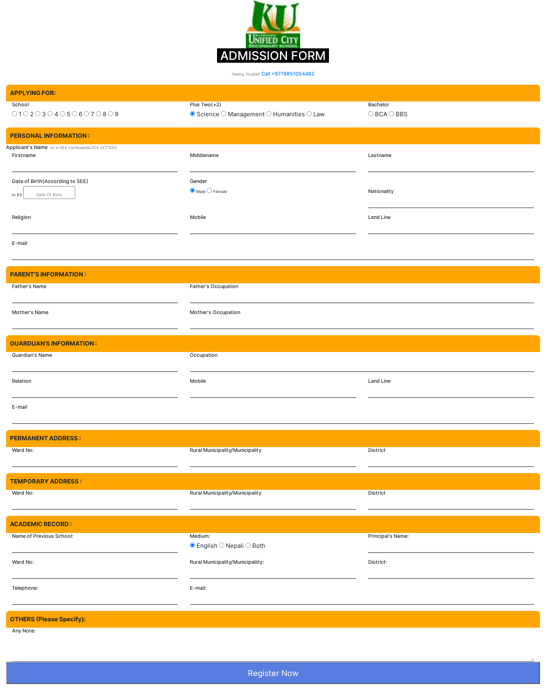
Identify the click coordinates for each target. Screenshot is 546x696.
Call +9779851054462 (288, 74)
